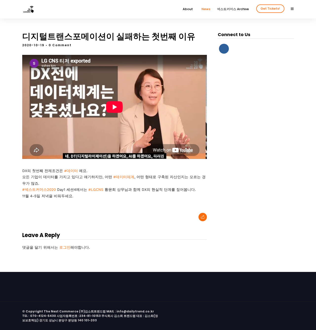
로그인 (64, 247)
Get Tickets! (270, 8)
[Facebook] (224, 49)
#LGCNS (95, 189)
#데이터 (71, 171)
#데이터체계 (123, 177)
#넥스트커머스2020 (39, 189)
